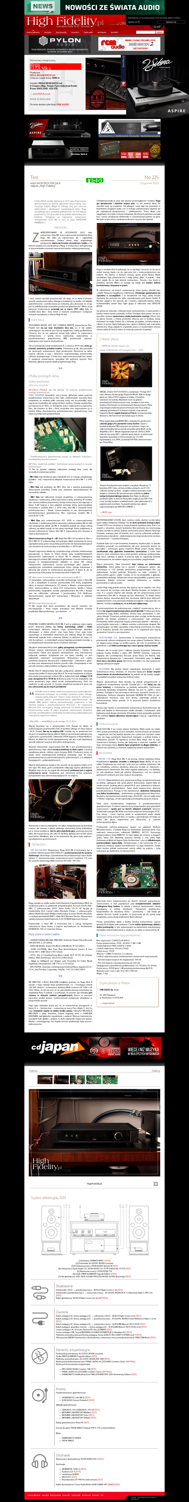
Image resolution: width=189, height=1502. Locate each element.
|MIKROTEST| (114, 1485)
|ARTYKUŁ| (103, 1298)
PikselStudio (135, 1499)
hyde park (88, 32)
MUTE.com (107, 512)
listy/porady (61, 32)
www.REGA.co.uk (49, 721)
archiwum (101, 32)
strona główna (33, 32)
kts (102, 1495)
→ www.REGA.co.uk (40, 94)
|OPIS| (114, 1274)
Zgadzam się (133, 22)
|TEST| (107, 1261)
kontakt (114, 32)
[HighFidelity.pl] (95, 182)
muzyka (47, 32)
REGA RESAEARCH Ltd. (43, 75)
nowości (75, 32)
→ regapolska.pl (107, 1003)
